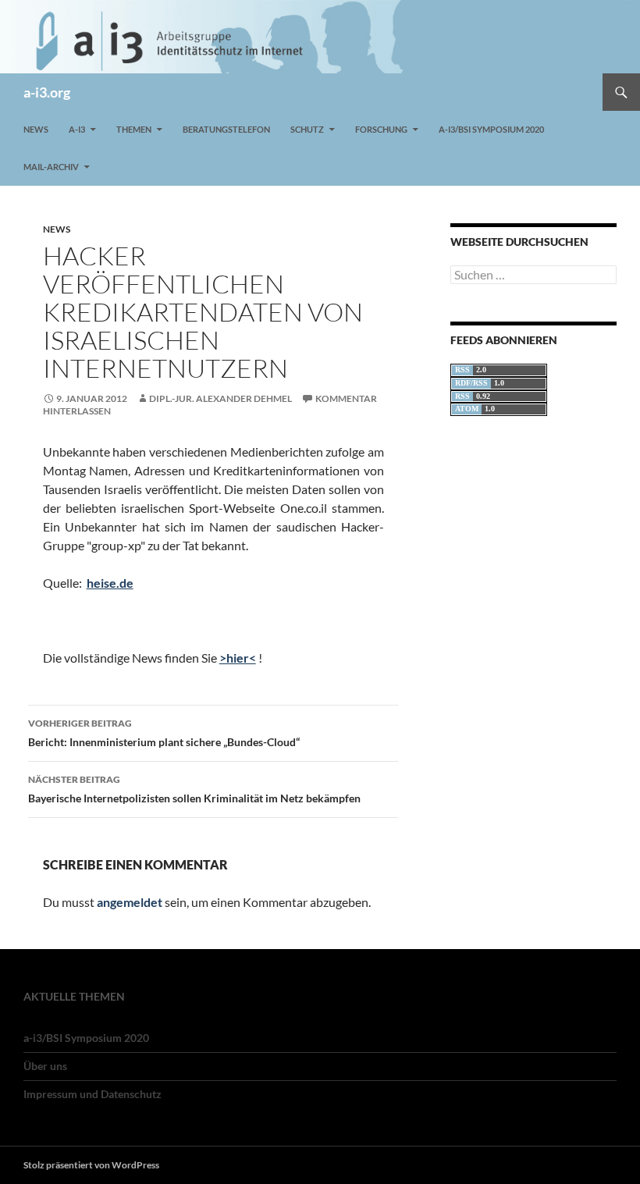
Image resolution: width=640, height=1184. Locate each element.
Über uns (45, 1065)
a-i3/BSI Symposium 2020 (491, 129)
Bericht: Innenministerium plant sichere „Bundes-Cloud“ (164, 732)
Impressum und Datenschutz (92, 1093)
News (35, 129)
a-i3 (77, 129)
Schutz (307, 129)
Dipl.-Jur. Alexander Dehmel (220, 398)
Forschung (381, 129)
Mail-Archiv (51, 167)
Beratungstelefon (226, 129)
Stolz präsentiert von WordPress (91, 1165)
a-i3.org (46, 92)
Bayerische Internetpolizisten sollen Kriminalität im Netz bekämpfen (194, 789)
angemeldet (129, 901)
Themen (133, 129)
